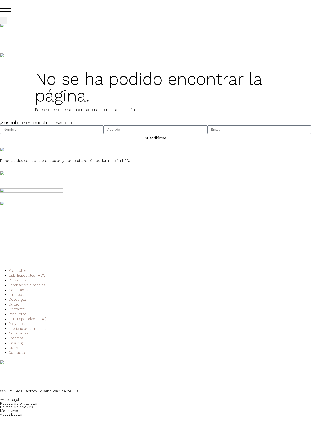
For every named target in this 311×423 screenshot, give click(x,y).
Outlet (13, 304)
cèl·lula (73, 391)
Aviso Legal (9, 399)
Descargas (17, 299)
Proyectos (17, 280)
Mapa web (9, 411)
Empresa (16, 294)
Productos (17, 270)
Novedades (18, 290)
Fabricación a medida (27, 285)
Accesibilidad (11, 414)
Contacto (16, 309)
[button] (3, 20)
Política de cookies (16, 407)
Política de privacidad (18, 403)
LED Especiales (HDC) (27, 275)
